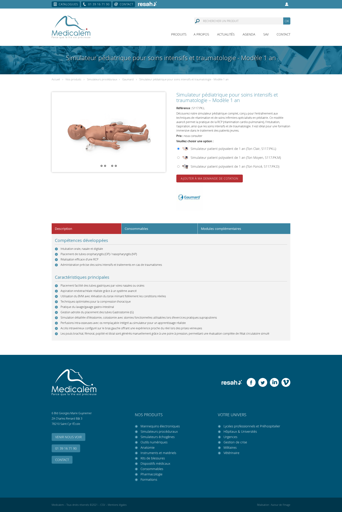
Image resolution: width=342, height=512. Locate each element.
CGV (102, 504)
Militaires (230, 447)
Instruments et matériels (158, 453)
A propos (201, 34)
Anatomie (148, 447)
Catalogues (68, 4)
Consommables (152, 469)
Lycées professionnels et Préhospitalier (252, 426)
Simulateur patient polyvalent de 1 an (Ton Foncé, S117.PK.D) (235, 166)
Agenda (249, 34)
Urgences (230, 437)
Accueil (56, 79)
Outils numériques (154, 442)
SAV (266, 34)
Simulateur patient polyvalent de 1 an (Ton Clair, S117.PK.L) (233, 148)
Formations (149, 479)
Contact (126, 4)
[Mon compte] (286, 4)
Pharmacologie (151, 474)
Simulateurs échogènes (158, 437)
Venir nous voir (68, 437)
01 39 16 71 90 (99, 4)
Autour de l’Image (280, 504)
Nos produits (73, 79)
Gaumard (128, 79)
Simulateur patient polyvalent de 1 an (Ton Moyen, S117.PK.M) (236, 157)
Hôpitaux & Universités (240, 431)
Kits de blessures (153, 458)
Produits (178, 34)
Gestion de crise (235, 442)
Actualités (226, 34)
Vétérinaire (231, 453)
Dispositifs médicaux (155, 463)
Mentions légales (117, 504)
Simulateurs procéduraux (102, 79)
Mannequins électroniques (160, 426)
